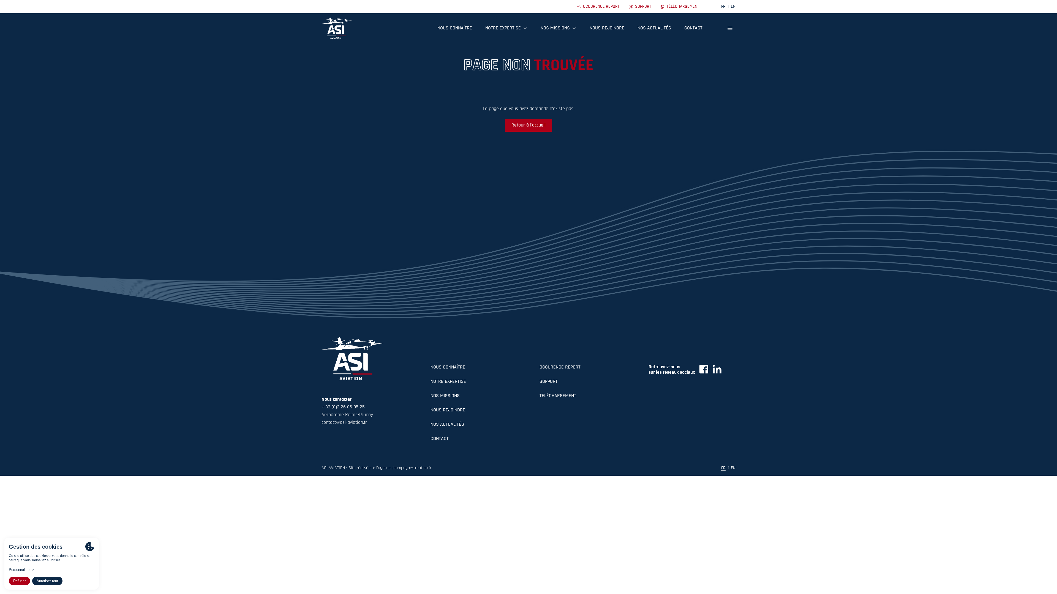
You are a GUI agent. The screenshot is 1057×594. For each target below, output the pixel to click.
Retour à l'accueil (528, 125)
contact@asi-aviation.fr (344, 422)
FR (723, 6)
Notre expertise (448, 381)
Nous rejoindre (607, 28)
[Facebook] (703, 369)
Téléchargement (558, 396)
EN (733, 6)
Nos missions (445, 396)
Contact (693, 28)
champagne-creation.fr (411, 468)
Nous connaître (454, 28)
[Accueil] (337, 28)
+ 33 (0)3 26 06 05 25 (343, 407)
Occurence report (560, 367)
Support (549, 381)
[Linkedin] (717, 369)
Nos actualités (654, 28)
